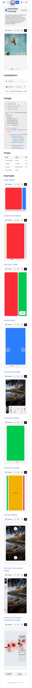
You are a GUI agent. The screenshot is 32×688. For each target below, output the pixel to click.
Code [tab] (17, 30)
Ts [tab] (17, 103)
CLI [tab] (6, 81)
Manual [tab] (11, 81)
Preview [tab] (9, 30)
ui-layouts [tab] (11, 87)
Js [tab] (21, 103)
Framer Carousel (20, 674)
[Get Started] (12, 2)
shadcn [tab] (19, 87)
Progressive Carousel (9, 674)
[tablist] (15, 30)
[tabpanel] (15, 50)
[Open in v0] (25, 30)
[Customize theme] (22, 2)
